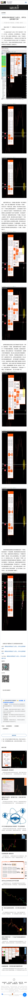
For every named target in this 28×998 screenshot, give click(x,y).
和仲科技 (23, 991)
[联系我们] (25, 995)
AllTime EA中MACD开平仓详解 (10, 880)
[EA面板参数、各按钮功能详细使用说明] (14, 955)
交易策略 (16, 726)
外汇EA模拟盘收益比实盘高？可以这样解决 (13, 826)
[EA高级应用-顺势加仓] (14, 843)
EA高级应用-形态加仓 (8, 770)
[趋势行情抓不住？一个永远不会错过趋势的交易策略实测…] (14, 926)
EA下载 (15, 982)
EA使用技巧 (5, 728)
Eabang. (10, 991)
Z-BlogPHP (16, 995)
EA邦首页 (4, 982)
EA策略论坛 (15, 983)
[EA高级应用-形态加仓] (14, 759)
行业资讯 (8, 983)
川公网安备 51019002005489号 (20, 994)
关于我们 (10, 982)
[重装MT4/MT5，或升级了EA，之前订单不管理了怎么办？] (14, 786)
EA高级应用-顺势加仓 (8, 853)
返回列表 (14, 735)
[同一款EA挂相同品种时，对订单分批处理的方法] (14, 897)
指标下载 (21, 982)
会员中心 (21, 983)
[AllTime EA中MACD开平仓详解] (14, 870)
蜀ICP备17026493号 (7, 994)
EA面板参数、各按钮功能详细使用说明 (12, 966)
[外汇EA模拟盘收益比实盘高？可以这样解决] (14, 815)
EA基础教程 (9, 726)
